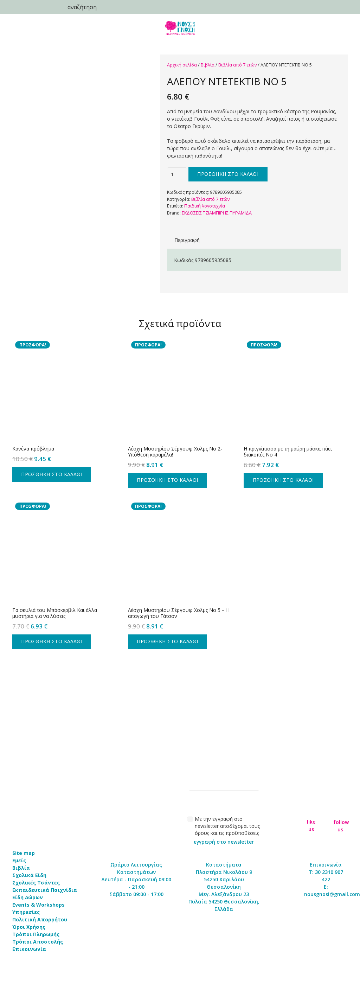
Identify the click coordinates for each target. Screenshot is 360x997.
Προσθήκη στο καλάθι (227, 174)
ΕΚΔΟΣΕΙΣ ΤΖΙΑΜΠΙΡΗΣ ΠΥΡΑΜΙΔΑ (217, 213)
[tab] (187, 240)
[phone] (17, 7)
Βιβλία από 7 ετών (237, 65)
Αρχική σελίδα (182, 65)
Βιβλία (207, 65)
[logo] (180, 28)
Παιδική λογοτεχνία (204, 206)
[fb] (311, 810)
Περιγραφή (187, 240)
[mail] (35, 7)
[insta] (340, 809)
